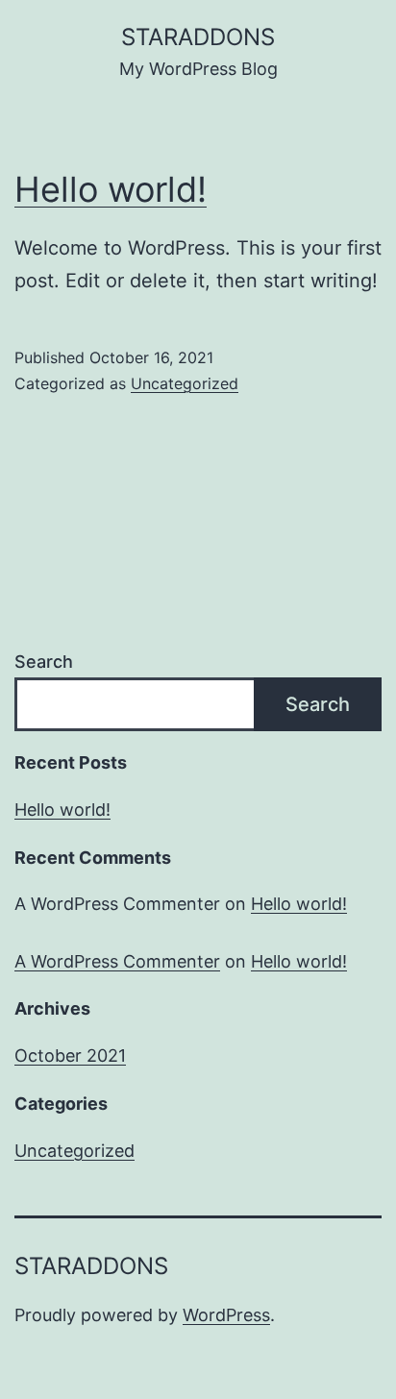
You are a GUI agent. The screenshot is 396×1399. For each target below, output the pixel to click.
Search (43, 661)
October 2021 (70, 1055)
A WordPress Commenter (117, 961)
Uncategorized (184, 383)
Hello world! (110, 189)
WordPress (226, 1315)
